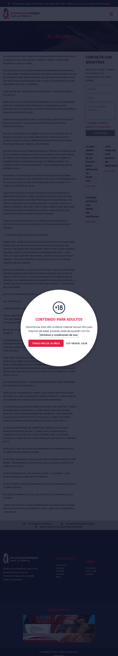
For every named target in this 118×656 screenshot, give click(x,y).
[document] (59, 328)
